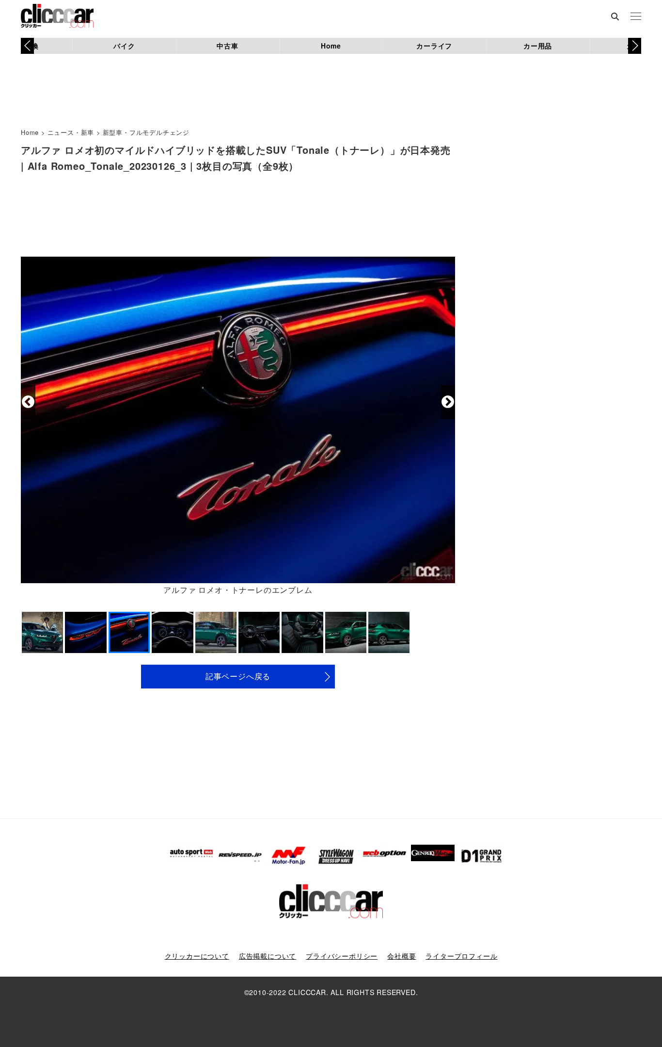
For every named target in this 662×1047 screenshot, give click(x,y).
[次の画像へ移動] (448, 402)
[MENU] (635, 17)
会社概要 (401, 956)
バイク (124, 45)
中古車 (227, 45)
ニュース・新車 (71, 132)
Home (331, 45)
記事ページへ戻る (237, 676)
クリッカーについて (197, 956)
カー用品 (537, 45)
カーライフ (434, 45)
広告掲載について (267, 956)
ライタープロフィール (461, 956)
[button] (634, 45)
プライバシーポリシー (342, 956)
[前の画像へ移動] (28, 402)
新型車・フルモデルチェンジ (146, 132)
